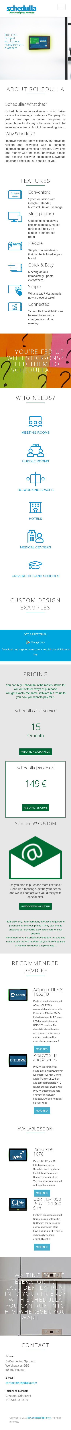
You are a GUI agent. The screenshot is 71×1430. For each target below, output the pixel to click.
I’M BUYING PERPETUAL (35, 807)
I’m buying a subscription (35, 751)
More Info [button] (42, 1049)
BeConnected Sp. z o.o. (39, 1417)
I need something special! (35, 906)
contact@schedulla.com (21, 1383)
